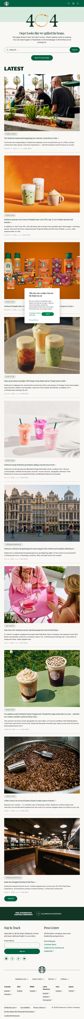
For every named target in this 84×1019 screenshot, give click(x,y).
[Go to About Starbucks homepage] (6, 3)
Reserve (51, 979)
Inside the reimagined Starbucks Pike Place (19, 882)
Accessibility (25, 1007)
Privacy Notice (33, 320)
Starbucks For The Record (54, 948)
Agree (48, 314)
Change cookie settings (35, 314)
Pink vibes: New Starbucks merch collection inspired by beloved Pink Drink (31, 630)
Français (7, 994)
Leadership (48, 951)
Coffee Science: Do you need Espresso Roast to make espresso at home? (29, 800)
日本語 (71, 991)
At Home (63, 979)
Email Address (9, 941)
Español (46, 996)
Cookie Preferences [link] (12, 1016)
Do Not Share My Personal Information (19, 1011)
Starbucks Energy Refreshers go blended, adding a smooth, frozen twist (29, 465)
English (6, 991)
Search (74, 50)
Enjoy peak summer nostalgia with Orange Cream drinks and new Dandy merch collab (35, 381)
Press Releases (49, 941)
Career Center (37, 979)
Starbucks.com (20, 979)
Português (47, 1000)
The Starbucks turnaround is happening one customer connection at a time (31, 138)
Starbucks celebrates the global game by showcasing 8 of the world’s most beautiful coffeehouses (39, 549)
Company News (50, 944)
